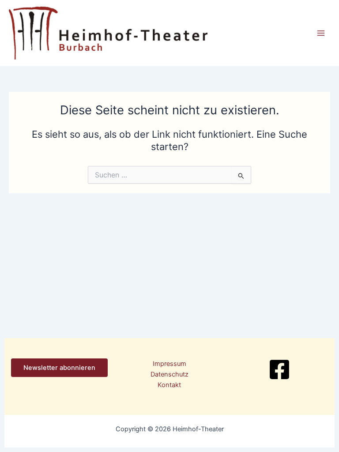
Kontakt (169, 385)
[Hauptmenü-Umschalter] (321, 33)
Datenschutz (169, 374)
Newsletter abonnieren (59, 368)
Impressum (169, 364)
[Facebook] (279, 369)
